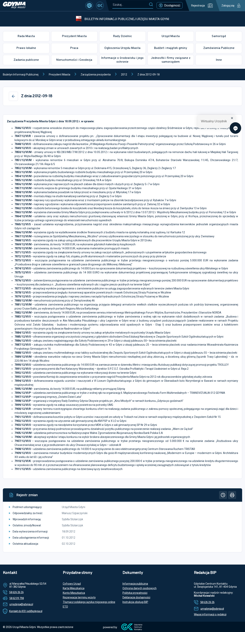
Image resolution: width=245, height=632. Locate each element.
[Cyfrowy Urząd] (89, 5)
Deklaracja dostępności (136, 597)
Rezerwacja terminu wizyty (79, 597)
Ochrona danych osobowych (139, 588)
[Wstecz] (13, 96)
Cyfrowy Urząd (72, 583)
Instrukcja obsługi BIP (135, 602)
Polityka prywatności (134, 592)
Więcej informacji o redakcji (210, 614)
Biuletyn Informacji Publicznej (20, 74)
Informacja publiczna (135, 583)
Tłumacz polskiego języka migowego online (89, 602)
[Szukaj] (151, 4)
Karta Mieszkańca (73, 588)
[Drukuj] (232, 495)
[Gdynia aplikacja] (100, 5)
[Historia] (223, 495)
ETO (65, 606)
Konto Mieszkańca (74, 592)
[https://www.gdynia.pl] (14, 5)
